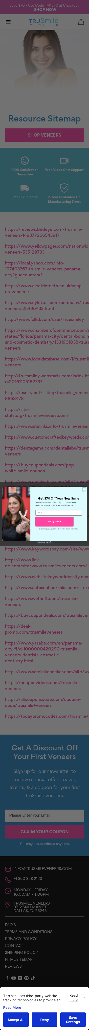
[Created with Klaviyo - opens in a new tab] (44, 542)
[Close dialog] (84, 489)
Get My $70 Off (54, 521)
